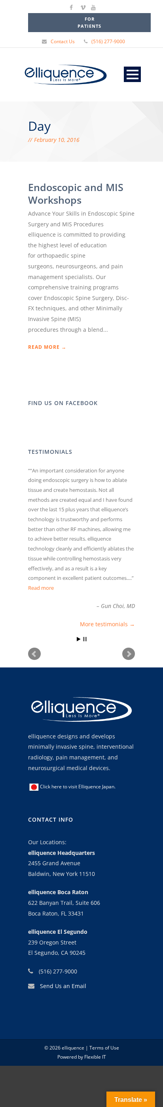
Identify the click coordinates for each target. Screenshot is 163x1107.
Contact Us (63, 41)
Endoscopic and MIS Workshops (75, 193)
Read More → (47, 347)
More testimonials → (107, 624)
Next (128, 654)
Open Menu (132, 74)
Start (79, 639)
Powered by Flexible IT (81, 1056)
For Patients (89, 22)
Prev (34, 654)
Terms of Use (103, 1047)
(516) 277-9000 (108, 41)
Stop (85, 639)
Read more (41, 587)
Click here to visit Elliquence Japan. (78, 786)
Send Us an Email (63, 986)
